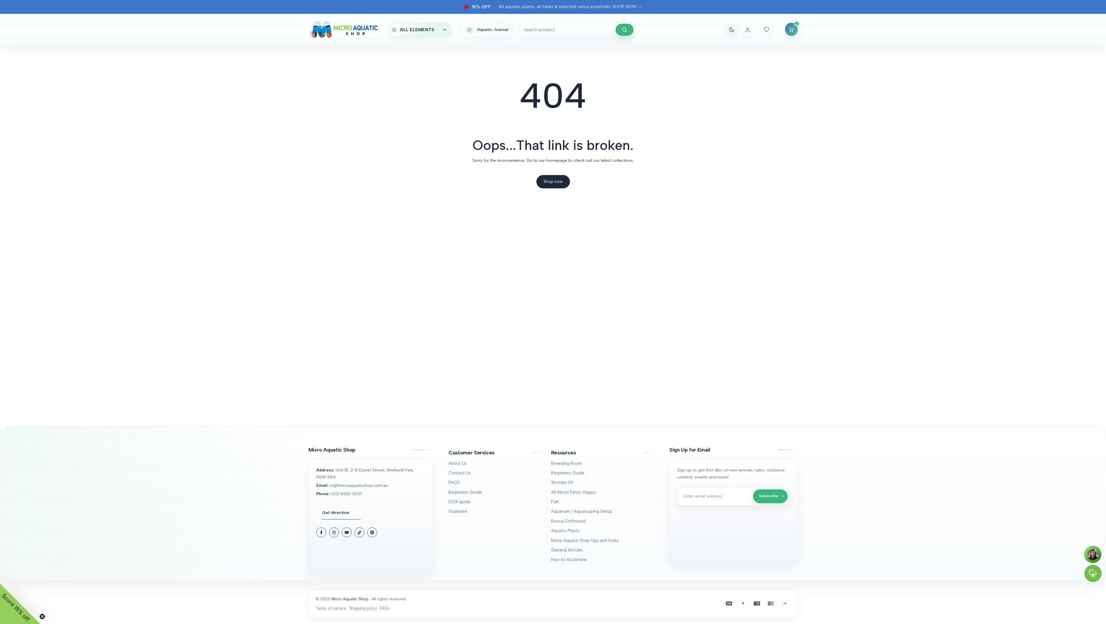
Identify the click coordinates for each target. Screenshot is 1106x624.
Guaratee (457, 511)
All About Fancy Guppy (573, 492)
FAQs (385, 608)
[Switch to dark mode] (731, 29)
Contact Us (459, 473)
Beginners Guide (465, 492)
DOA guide (459, 501)
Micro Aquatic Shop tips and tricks (585, 540)
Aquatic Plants (565, 530)
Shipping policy (363, 608)
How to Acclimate (568, 559)
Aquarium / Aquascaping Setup (581, 511)
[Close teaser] (42, 616)
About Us (457, 463)
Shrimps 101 (562, 482)
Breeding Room (566, 463)
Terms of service (331, 608)
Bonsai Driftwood (568, 521)
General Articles (567, 550)
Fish (555, 501)
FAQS (454, 482)
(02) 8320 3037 (346, 493)
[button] (495, 453)
